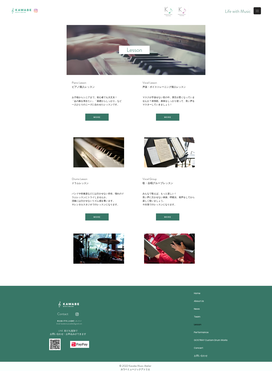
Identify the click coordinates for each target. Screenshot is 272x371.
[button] (257, 10)
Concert (198, 348)
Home (197, 293)
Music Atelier (20, 12)
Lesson (197, 324)
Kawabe (23, 10)
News (197, 309)
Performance (201, 332)
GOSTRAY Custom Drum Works (206, 340)
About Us (199, 301)
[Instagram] (36, 10)
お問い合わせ (201, 355)
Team (197, 316)
